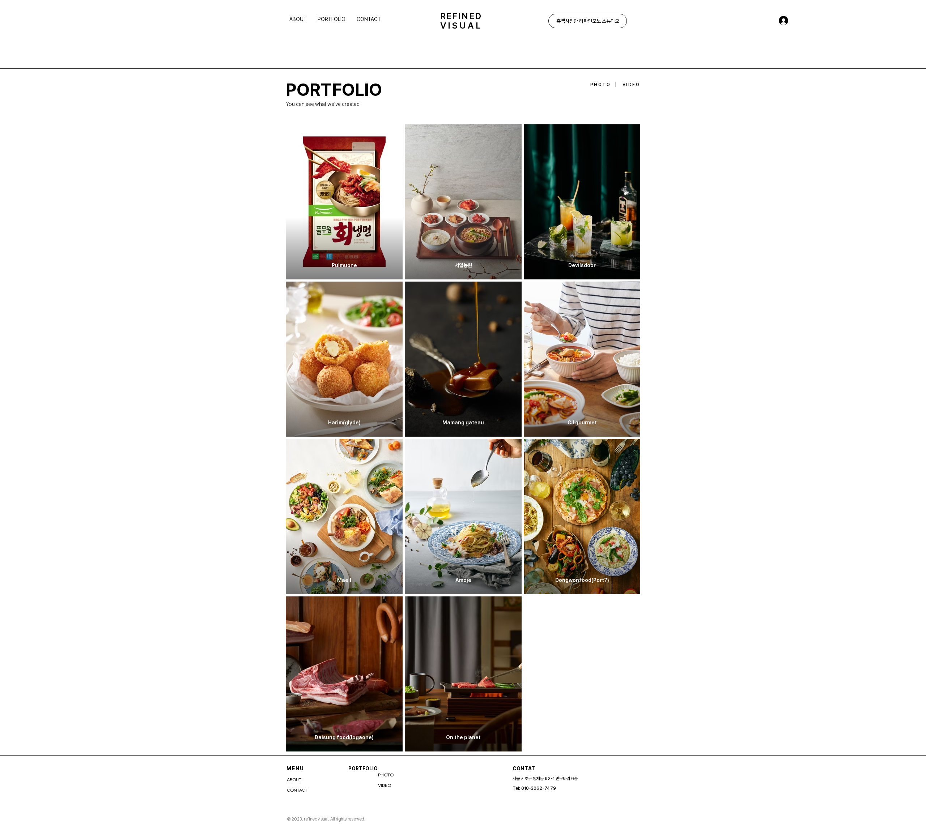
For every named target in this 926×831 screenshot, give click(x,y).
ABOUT (294, 779)
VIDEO (384, 785)
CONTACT (297, 790)
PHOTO (386, 775)
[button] (333, 19)
